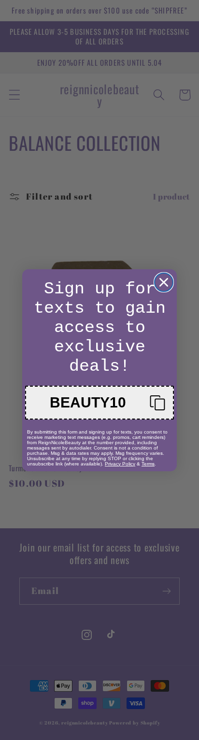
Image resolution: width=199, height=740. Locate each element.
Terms (148, 463)
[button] (99, 403)
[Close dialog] (164, 282)
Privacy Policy (120, 463)
